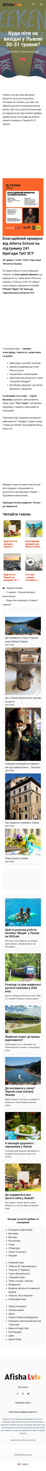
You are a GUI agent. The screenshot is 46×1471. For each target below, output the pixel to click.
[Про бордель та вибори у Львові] (23, 797)
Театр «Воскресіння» (19, 1273)
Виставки (13, 1233)
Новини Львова (14, 588)
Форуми (12, 1255)
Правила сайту (23, 1402)
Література (14, 1248)
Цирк (11, 1335)
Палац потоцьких (17, 1306)
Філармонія (14, 1284)
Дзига (11, 1313)
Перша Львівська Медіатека (23, 1317)
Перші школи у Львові (16, 858)
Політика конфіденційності (23, 1412)
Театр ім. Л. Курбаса (19, 1270)
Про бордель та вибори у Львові (22, 822)
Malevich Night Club (18, 1328)
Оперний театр (16, 1262)
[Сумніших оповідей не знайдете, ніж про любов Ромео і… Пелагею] (23, 735)
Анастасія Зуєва (30, 51)
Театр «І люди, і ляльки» (20, 1281)
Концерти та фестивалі (20, 1229)
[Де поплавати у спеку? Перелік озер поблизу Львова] (23, 626)
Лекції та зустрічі (17, 1251)
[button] (33, 4)
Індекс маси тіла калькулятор (23, 1440)
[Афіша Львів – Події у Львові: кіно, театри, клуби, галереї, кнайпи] (12, 4)
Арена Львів (14, 1339)
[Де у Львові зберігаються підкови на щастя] (23, 672)
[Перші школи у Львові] (23, 843)
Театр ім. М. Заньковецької (22, 1266)
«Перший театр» (16, 1277)
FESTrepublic (15, 1332)
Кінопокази (14, 1240)
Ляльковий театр (17, 1299)
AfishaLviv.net (26, 1455)
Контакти (23, 1387)
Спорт (11, 1244)
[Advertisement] (23, 153)
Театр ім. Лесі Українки (20, 1295)
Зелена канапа (16, 1310)
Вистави (12, 1237)
